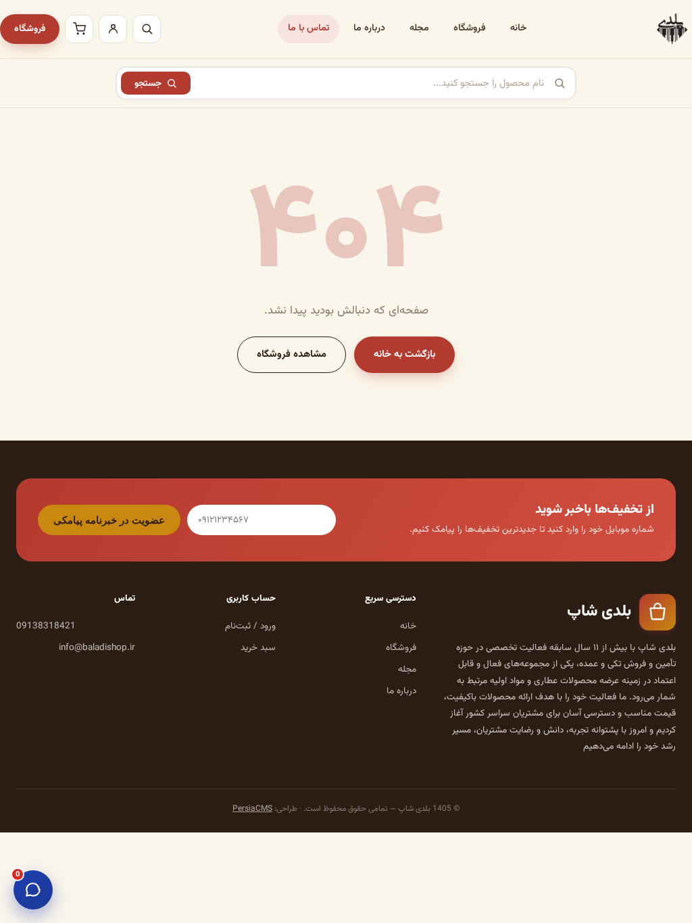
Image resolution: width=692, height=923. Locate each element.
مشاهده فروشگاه (291, 354)
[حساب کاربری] (113, 29)
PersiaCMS (252, 809)
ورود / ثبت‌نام (250, 626)
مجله (419, 28)
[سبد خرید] (79, 29)
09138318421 (46, 626)
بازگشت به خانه (404, 354)
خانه (518, 28)
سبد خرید (258, 648)
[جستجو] (146, 29)
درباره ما (369, 28)
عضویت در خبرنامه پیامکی (109, 520)
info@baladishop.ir (97, 648)
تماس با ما (308, 28)
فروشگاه (469, 28)
